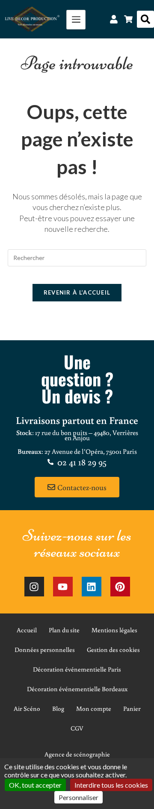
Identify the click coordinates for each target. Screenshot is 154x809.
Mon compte (93, 708)
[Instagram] (34, 586)
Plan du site (64, 630)
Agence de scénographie (77, 754)
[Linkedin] (91, 586)
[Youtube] (63, 586)
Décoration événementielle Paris (77, 669)
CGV (77, 728)
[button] (145, 19)
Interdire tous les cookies (111, 785)
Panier (132, 708)
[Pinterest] (120, 586)
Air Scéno (27, 708)
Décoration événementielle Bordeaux (77, 689)
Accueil (27, 630)
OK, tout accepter (35, 785)
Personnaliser (78, 797)
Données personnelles (45, 649)
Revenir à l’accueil (77, 292)
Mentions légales (114, 630)
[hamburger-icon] (76, 19)
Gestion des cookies (113, 649)
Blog (58, 708)
